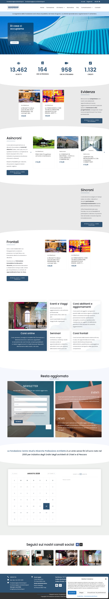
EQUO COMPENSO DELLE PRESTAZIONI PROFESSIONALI (91, 156)
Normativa (70, 7)
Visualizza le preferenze (96, 592)
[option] (29, 105)
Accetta (72, 592)
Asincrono (38, 151)
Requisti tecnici (54, 594)
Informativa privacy (43, 594)
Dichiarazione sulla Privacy (90, 596)
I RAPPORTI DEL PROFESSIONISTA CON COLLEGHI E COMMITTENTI (67, 159)
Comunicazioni (86, 7)
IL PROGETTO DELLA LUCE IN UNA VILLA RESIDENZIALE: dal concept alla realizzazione (27, 110)
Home (42, 7)
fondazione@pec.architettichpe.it (35, 1)
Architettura (25, 105)
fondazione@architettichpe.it (15, 1)
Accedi (83, 1)
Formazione (50, 7)
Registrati (89, 1)
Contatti (97, 7)
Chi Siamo (59, 7)
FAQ (77, 7)
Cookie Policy (80, 596)
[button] (106, 579)
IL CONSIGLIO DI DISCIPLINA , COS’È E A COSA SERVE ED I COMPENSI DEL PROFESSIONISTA (43, 156)
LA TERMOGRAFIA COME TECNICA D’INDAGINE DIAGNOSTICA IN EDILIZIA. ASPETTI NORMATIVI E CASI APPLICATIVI (53, 110)
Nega (81, 592)
